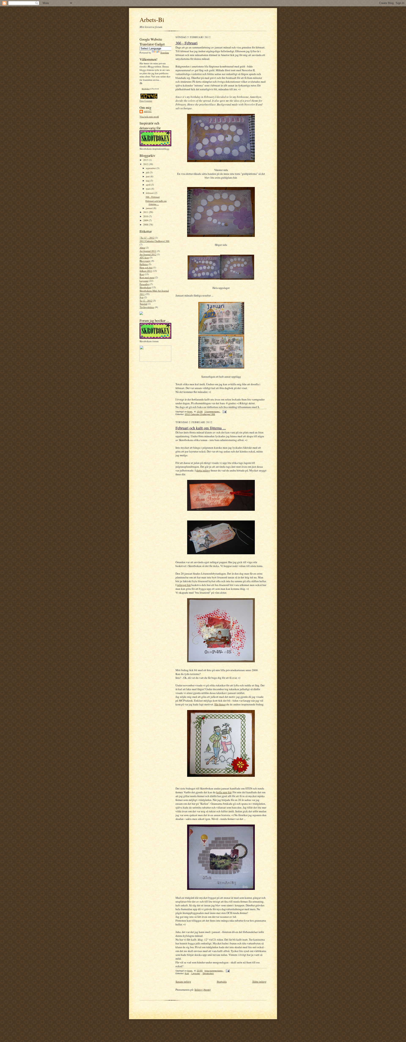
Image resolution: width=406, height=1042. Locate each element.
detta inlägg (203, 470)
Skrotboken (146, 89)
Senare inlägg (183, 981)
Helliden (144, 264)
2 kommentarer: (212, 411)
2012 (146, 164)
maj (148, 180)
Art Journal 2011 (148, 251)
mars (148, 188)
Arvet (148, 111)
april (148, 184)
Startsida (222, 981)
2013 (146, 159)
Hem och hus (146, 267)
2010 (146, 216)
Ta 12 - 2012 (146, 300)
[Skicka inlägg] (224, 411)
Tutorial (143, 303)
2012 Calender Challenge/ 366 (154, 241)
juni (148, 176)
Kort (142, 274)
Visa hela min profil (149, 116)
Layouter (144, 280)
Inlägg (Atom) (203, 989)
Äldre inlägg (259, 981)
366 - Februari (152, 196)
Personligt (144, 284)
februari (150, 192)
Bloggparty (145, 260)
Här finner (220, 704)
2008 (146, 224)
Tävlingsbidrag (147, 307)
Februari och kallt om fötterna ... (156, 202)
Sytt (141, 297)
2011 (146, 212)
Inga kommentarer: (214, 971)
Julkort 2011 (146, 270)
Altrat (142, 247)
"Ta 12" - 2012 (147, 237)
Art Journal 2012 (148, 254)
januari (149, 208)
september (151, 168)
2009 (146, 220)
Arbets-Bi (152, 19)
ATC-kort (144, 257)
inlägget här (184, 585)
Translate (164, 52)
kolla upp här (223, 792)
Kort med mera (147, 277)
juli (148, 172)
